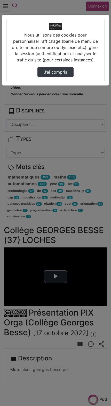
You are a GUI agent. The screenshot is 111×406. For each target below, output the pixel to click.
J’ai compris (55, 72)
